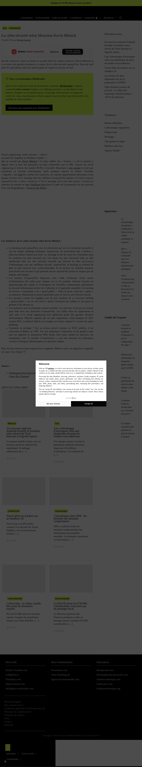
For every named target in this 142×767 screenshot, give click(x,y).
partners (51, 368)
